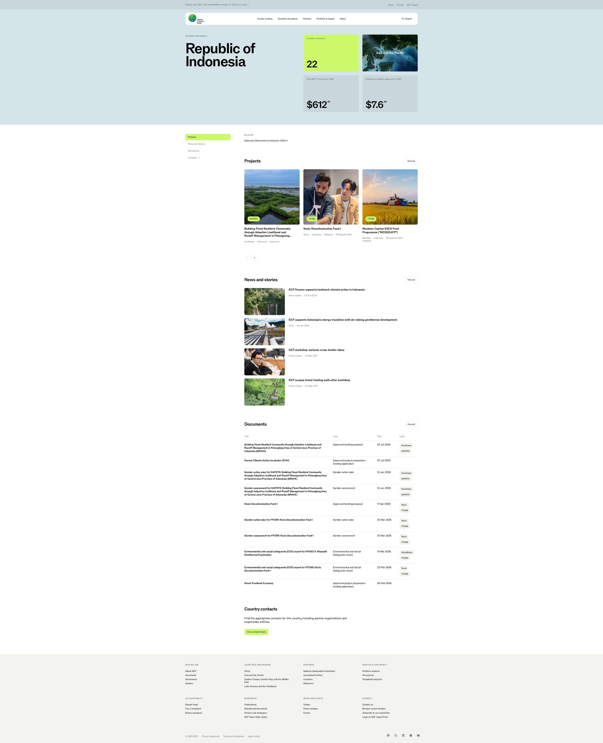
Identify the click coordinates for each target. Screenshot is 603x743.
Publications (250, 704)
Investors (307, 679)
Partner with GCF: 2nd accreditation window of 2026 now (216, 4)
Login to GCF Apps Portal (375, 717)
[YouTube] (418, 735)
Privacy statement (211, 736)
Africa (247, 671)
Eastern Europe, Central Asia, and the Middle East (266, 681)
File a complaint (193, 708)
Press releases (310, 708)
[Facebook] (388, 735)
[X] (411, 735)
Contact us (367, 704)
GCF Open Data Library (255, 717)
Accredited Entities (312, 675)
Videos (306, 704)
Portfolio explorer (371, 671)
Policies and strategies (255, 713)
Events (400, 4)
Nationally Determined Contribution (265, 140)
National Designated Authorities (319, 671)
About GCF (190, 671)
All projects (368, 675)
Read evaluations (193, 713)
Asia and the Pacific (254, 675)
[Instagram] (395, 735)
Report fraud (191, 704)
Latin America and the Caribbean (260, 686)
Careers (189, 683)
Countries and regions (196, 36)
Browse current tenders (374, 708)
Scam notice (254, 736)
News (391, 4)
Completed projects (372, 679)
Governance (191, 679)
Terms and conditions (233, 736)
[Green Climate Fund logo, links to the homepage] (198, 19)
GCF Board (412, 4)
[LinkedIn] (403, 735)
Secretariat (190, 675)
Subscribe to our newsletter (376, 713)
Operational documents (255, 708)
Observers (308, 683)
